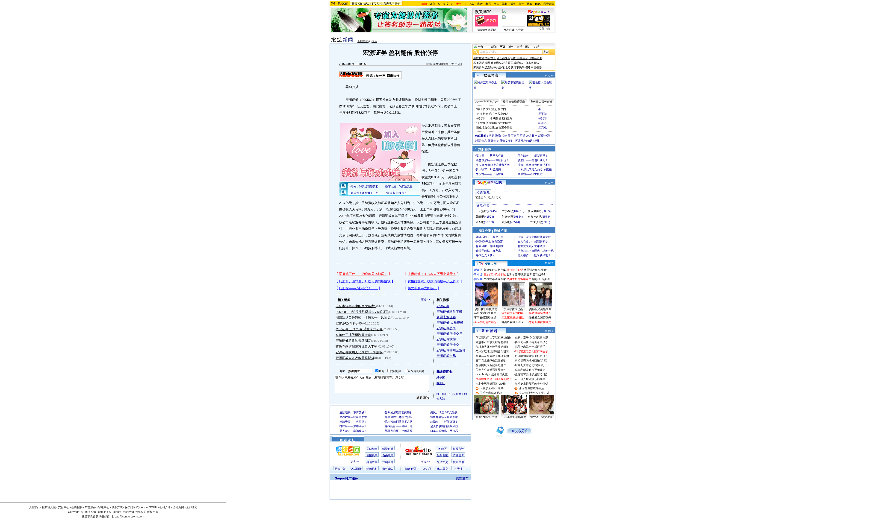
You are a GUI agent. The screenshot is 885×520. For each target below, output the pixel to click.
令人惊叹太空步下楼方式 (534, 392)
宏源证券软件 (446, 339)
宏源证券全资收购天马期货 (355, 358)
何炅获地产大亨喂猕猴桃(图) (493, 337)
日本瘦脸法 (532, 62)
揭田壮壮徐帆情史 (486, 309)
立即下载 (544, 28)
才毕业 (458, 468)
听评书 (478, 270)
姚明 (536, 140)
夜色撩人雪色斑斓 (541, 101)
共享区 (478, 279)
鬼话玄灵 (442, 462)
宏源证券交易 (446, 356)
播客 (513, 4)
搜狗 (398, 3)
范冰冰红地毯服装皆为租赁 (492, 351)
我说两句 (549, 4)
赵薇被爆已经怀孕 (485, 313)
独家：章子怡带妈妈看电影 (531, 337)
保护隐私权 (132, 507)
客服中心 (103, 507)
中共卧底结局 (501, 67)
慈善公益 (340, 468)
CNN (509, 140)
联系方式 (117, 507)
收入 (491, 197)
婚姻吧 (506, 222)
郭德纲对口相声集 (495, 270)
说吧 (536, 46)
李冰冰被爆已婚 (513, 309)
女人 (496, 4)
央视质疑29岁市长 (484, 58)
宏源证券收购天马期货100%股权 (359, 352)
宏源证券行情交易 (449, 334)
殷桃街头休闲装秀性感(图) (492, 346)
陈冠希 (492, 140)
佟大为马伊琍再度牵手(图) (531, 342)
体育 (432, 4)
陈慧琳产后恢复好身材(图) (492, 342)
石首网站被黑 (481, 62)
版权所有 (152, 512)
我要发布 (462, 478)
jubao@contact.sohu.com (128, 516)
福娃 (504, 135)
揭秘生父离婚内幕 (540, 309)
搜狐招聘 (77, 507)
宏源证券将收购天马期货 (353, 340)
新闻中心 (363, 41)
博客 (529, 4)
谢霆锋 (501, 140)
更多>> (425, 299)
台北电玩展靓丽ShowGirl (491, 383)
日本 (534, 135)
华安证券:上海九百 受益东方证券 (359, 329)
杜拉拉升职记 (515, 270)
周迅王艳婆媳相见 (513, 317)
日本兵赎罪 (535, 58)
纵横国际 (356, 468)
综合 (374, 41)
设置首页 (34, 507)
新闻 (494, 46)
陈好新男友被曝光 (540, 322)
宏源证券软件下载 (449, 311)
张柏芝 (528, 140)
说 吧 (498, 182)
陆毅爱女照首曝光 (540, 317)
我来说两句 (434, 64)
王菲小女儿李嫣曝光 (514, 417)
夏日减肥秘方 (516, 62)
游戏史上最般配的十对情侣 (531, 383)
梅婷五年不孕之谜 (486, 101)
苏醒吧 (480, 216)
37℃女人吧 (535, 222)
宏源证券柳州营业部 (451, 350)
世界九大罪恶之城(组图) (529, 365)
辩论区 (441, 383)
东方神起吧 (535, 216)
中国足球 (518, 140)
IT (465, 4)
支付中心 (63, 507)
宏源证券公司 (446, 328)
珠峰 (498, 135)
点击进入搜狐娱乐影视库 (530, 379)
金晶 (484, 140)
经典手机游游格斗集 (519, 279)
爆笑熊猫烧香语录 (514, 101)
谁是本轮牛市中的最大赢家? (356, 306)
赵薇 (541, 135)
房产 (480, 4)
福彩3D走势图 (541, 279)
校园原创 (458, 462)
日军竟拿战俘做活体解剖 (491, 360)
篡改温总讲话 (499, 62)
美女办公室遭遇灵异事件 (491, 369)
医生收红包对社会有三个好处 (494, 127)
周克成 (542, 127)
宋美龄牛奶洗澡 (483, 67)
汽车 (471, 4)
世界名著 (511, 274)
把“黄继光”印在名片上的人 (492, 113)
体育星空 (442, 468)
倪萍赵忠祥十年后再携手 (530, 346)
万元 (498, 197)
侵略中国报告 (533, 67)
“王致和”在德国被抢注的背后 (493, 123)
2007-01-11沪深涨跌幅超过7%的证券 (362, 312)
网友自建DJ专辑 (514, 30)
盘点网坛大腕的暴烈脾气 (491, 365)
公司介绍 (165, 507)
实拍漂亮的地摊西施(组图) (531, 360)
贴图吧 (480, 222)
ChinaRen (364, 3)
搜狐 (354, 3)
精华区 (441, 377)
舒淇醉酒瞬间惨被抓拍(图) (531, 356)
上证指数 (481, 211)
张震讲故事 (531, 270)
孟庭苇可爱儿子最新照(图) (531, 374)
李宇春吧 (507, 211)
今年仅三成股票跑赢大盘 (353, 335)
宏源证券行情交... (449, 345)
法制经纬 (387, 462)
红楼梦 (542, 270)
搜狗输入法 (49, 507)
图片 (528, 46)
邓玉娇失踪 (503, 58)
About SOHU (149, 507)
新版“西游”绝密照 (486, 417)
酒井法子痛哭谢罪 (541, 417)
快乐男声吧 (535, 211)
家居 (488, 4)
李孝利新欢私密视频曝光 (530, 369)
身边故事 (372, 462)
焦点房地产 (387, 3)
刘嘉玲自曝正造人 (513, 322)
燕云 (541, 109)
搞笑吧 (426, 468)
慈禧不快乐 (518, 67)
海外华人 (387, 468)
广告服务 (90, 507)
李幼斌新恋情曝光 (540, 313)
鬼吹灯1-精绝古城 (495, 274)
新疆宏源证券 (446, 317)
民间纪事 (372, 448)
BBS (538, 4)
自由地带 (387, 455)
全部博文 (191, 507)
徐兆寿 (542, 118)
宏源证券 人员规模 (450, 322)
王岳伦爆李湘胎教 (491, 392)
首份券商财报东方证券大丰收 (357, 346)
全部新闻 (178, 507)
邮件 (521, 4)
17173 (376, 3)
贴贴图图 (442, 455)
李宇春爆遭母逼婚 (485, 317)
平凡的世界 (525, 274)
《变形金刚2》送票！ (493, 388)
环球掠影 (372, 468)
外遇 (547, 135)
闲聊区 (442, 448)
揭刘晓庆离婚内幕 (513, 313)
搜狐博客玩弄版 (486, 30)
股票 (478, 140)
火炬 (528, 135)
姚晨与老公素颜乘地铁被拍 (492, 356)
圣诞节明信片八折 (485, 322)
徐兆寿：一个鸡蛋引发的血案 (494, 118)
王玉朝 (542, 113)
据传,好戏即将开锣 (349, 323)
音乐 (519, 46)
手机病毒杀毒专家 (495, 279)
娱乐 (445, 4)
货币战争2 (539, 274)
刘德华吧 (507, 216)
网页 (502, 46)
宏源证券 (443, 306)
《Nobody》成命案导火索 (492, 374)
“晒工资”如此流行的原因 (491, 109)
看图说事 (372, 455)
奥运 (492, 135)
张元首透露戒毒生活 (531, 388)
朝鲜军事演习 (519, 58)
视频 (504, 4)
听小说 (478, 274)
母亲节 (512, 135)
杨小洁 (542, 123)
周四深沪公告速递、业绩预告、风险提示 (365, 317)
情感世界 (458, 455)
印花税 (521, 135)
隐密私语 (410, 468)
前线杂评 (458, 448)
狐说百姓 (387, 448)
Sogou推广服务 (346, 478)
